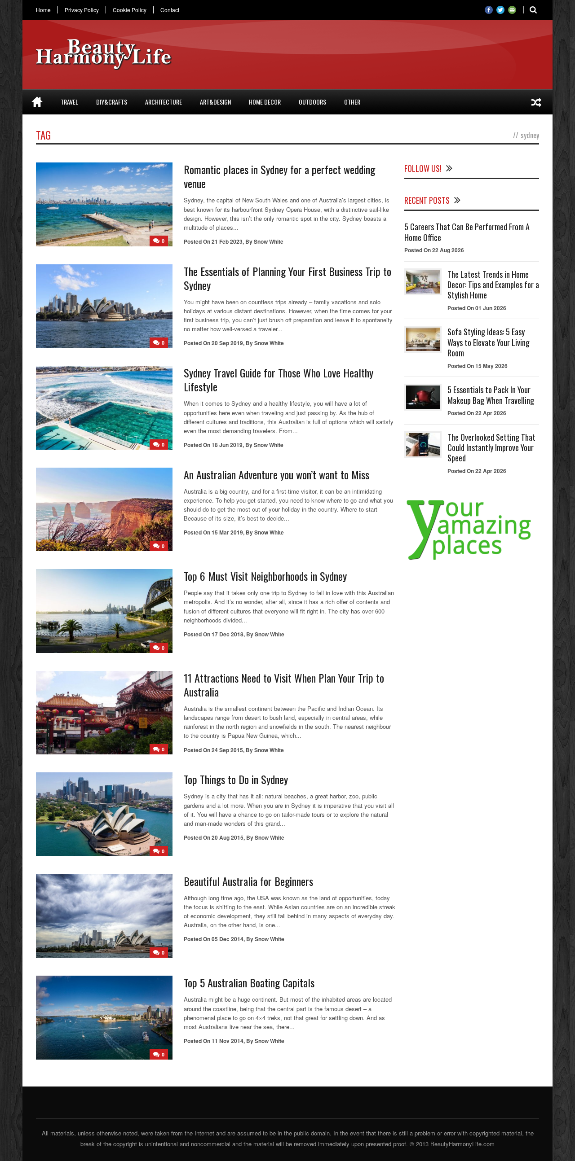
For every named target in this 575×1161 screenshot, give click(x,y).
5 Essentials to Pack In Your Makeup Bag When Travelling (490, 395)
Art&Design (215, 101)
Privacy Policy (82, 9)
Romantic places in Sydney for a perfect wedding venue (279, 176)
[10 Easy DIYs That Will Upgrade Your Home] (536, 102)
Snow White (268, 241)
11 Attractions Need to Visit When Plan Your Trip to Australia (284, 685)
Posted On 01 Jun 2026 (476, 308)
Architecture (163, 101)
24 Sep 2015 (227, 750)
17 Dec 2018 (227, 634)
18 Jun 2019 (227, 445)
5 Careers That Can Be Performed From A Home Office (467, 232)
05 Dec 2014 (227, 939)
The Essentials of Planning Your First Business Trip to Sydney (287, 278)
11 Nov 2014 (227, 1041)
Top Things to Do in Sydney (236, 779)
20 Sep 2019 (227, 343)
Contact (169, 9)
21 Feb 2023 (227, 241)
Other (352, 101)
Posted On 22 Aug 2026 (434, 250)
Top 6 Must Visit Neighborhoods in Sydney (265, 576)
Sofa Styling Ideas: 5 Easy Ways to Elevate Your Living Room (488, 342)
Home (43, 9)
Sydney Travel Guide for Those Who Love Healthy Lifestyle (278, 379)
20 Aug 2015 (227, 837)
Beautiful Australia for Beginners (248, 881)
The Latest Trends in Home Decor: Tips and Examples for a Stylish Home (493, 284)
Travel (69, 101)
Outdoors (312, 101)
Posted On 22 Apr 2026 (476, 413)
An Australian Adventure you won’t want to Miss (276, 474)
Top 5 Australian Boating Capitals (249, 982)
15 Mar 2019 (227, 532)
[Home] (37, 101)
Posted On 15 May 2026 (477, 366)
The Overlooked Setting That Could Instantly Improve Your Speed (491, 447)
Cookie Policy (129, 9)
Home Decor (265, 101)
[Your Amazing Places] (471, 560)
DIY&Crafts (111, 101)
